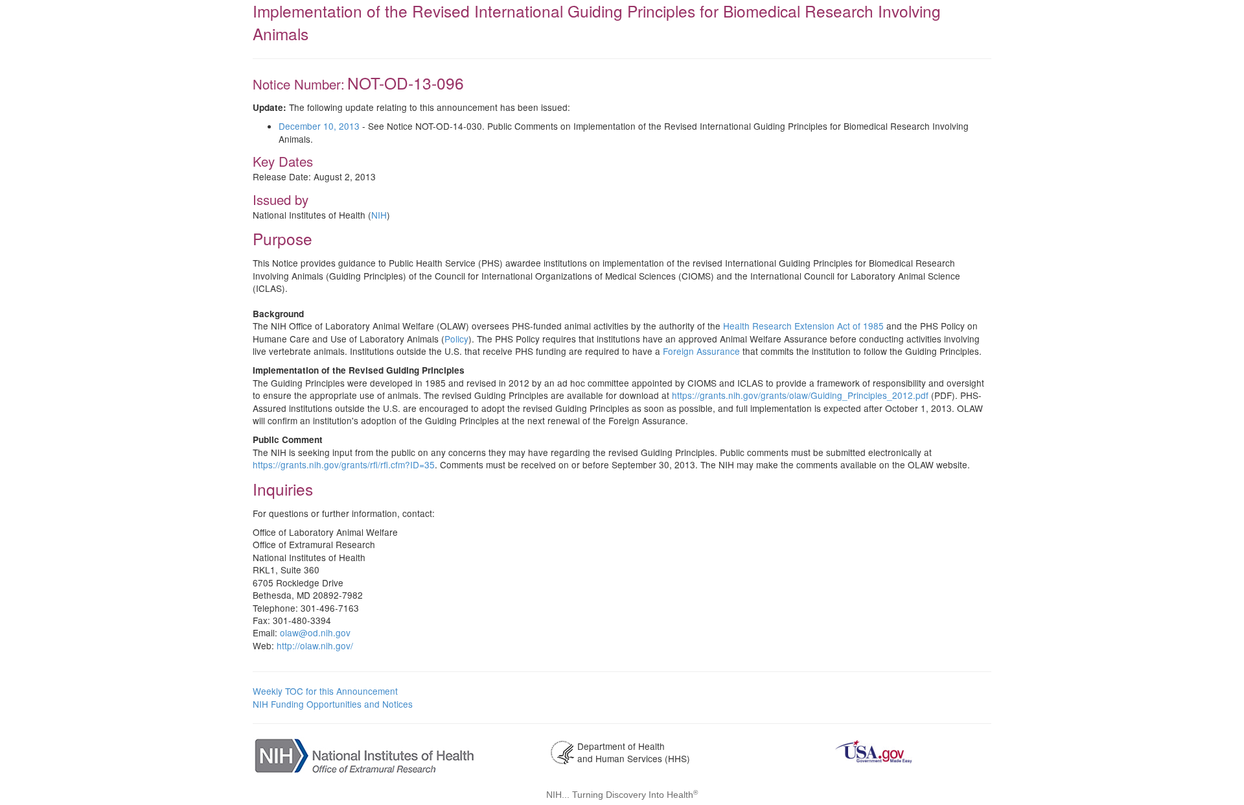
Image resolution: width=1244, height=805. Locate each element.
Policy (456, 338)
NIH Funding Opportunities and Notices (333, 703)
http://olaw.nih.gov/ (315, 645)
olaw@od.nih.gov (315, 632)
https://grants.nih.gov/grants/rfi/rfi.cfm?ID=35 (344, 464)
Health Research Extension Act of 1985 (803, 325)
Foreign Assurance (701, 350)
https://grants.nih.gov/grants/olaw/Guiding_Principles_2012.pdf (800, 395)
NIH (379, 214)
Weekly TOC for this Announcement (325, 690)
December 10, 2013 (319, 125)
